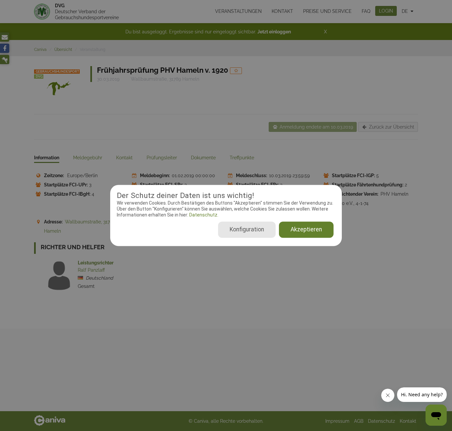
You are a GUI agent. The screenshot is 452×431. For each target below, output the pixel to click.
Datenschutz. (203, 214)
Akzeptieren (306, 229)
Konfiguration (247, 229)
